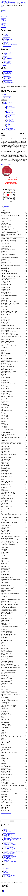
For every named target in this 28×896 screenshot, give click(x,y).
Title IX (5, 830)
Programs (5, 35)
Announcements (7, 53)
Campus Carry (6, 860)
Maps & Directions (7, 868)
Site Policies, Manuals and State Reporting (13, 851)
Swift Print (8, 120)
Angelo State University (8, 843)
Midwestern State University (9, 844)
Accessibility (6, 835)
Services (5, 43)
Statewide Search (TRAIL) (9, 848)
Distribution (9, 106)
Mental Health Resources (9, 858)
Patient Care (6, 40)
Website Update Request (9, 875)
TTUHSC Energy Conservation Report (12, 838)
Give (4, 65)
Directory (5, 56)
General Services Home (8, 102)
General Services (7, 96)
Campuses (5, 57)
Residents (5, 74)
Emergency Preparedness (9, 833)
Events (5, 54)
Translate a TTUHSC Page (9, 861)
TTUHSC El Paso (7, 842)
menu (2, 7)
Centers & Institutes (7, 39)
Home (4, 94)
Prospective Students (8, 72)
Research (5, 42)
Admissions (6, 38)
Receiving (8, 115)
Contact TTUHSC (7, 871)
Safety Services (6, 62)
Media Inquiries (7, 876)
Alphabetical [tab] (6, 206)
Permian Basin (9, 128)
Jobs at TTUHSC (7, 77)
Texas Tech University (8, 840)
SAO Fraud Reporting (8, 853)
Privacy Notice (6, 874)
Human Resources (7, 58)
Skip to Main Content (5, 1)
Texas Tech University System (10, 839)
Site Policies (6, 872)
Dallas (7, 126)
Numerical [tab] (5, 208)
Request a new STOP (6, 813)
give (2, 6)
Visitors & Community (8, 82)
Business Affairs (7, 130)
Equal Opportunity (7, 834)
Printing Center (9, 112)
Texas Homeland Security (9, 852)
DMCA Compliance (8, 855)
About (4, 33)
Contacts (5, 103)
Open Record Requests (8, 837)
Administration (6, 37)
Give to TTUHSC (7, 80)
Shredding (8, 117)
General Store (9, 108)
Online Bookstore (7, 61)
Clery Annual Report (8, 831)
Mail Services (6, 97)
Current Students (7, 73)
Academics (5, 34)
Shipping (8, 116)
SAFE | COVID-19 (7, 71)
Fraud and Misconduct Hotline (10, 856)
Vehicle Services (10, 121)
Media (4, 84)
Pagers (7, 111)
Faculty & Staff (6, 76)
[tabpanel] (14, 360)
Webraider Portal (7, 63)
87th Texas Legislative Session (10, 52)
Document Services (10, 107)
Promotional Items (10, 114)
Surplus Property (10, 119)
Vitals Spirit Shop (7, 46)
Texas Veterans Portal (8, 857)
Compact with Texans (8, 847)
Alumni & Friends (7, 78)
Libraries (5, 59)
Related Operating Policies (9, 129)
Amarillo (8, 125)
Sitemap (5, 829)
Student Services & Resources (10, 44)
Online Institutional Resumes (10, 849)
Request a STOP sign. (6, 164)
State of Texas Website (8, 846)
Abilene (8, 124)
